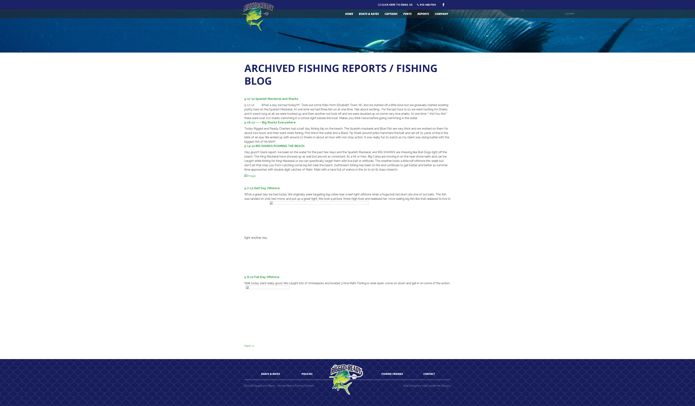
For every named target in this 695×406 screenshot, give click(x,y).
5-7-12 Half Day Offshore (262, 188)
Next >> (249, 346)
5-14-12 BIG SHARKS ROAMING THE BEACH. (274, 146)
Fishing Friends (392, 374)
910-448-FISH (427, 4)
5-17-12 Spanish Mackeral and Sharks (271, 99)
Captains (391, 14)
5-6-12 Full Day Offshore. (262, 277)
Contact (429, 374)
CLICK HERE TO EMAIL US (396, 4)
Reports (423, 14)
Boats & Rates (369, 14)
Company (441, 14)
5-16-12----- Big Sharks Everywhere (270, 122)
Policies (307, 374)
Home (349, 14)
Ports (407, 14)
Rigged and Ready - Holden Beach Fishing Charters (260, 17)
